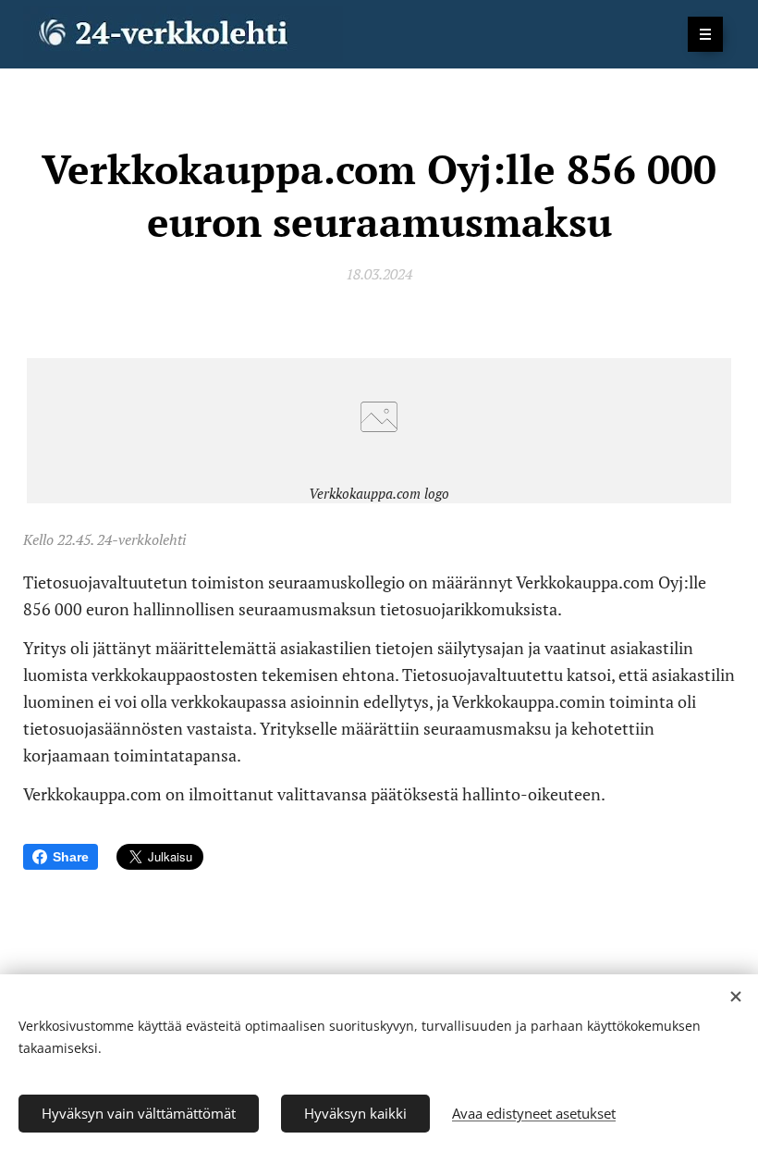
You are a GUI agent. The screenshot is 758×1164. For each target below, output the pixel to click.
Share (71, 856)
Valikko (705, 34)
